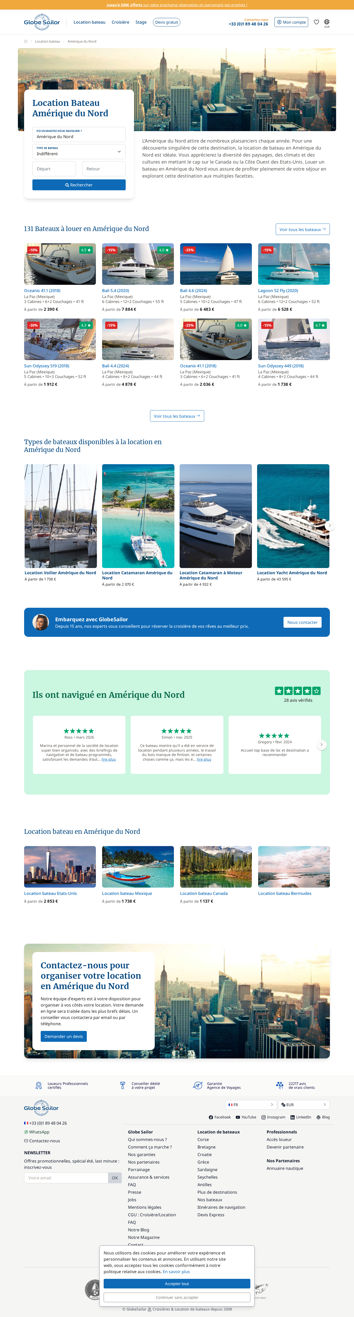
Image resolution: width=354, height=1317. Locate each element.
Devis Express (210, 1215)
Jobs (132, 1200)
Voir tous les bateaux (301, 229)
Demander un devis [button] (64, 1036)
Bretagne (206, 1147)
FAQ (132, 1184)
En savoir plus (176, 1271)
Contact (135, 1245)
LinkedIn (303, 1117)
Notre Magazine (144, 1237)
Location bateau (47, 41)
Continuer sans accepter (177, 1297)
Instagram (276, 1117)
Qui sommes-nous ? (147, 1139)
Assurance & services (148, 1177)
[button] (89, 22)
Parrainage (139, 1169)
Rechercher (81, 185)
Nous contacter (302, 622)
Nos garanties (141, 1154)
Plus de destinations (217, 1192)
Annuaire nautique (285, 1168)
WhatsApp (39, 1132)
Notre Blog (138, 1230)
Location (167, 1215)
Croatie (204, 1154)
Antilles (204, 1184)
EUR (290, 1104)
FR (235, 1104)
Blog (326, 1117)
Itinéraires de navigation (221, 1207)
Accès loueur (279, 1139)
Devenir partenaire (285, 1147)
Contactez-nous (44, 1141)
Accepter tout (177, 1283)
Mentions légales (144, 1207)
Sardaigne (207, 1169)
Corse (203, 1139)
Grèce (203, 1162)
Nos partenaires (144, 1162)
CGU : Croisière (143, 1215)
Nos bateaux (209, 1200)
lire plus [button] (109, 759)
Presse (134, 1192)
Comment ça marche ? (150, 1147)
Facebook (223, 1117)
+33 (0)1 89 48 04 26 (48, 1123)
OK (115, 1178)
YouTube (249, 1117)
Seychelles (207, 1177)
